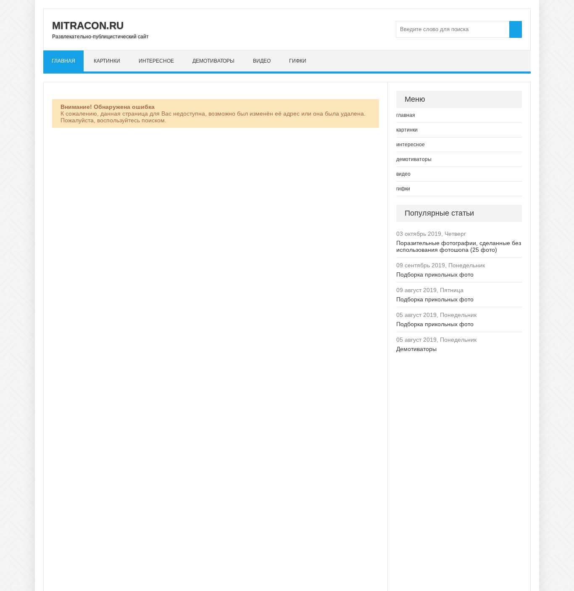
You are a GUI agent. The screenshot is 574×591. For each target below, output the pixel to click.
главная (63, 61)
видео (262, 61)
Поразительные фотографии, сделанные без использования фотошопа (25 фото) (458, 246)
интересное (156, 61)
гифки (297, 61)
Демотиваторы (416, 349)
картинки (107, 61)
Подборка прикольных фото (435, 274)
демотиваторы (213, 61)
